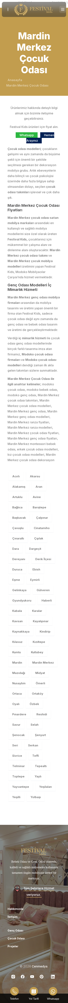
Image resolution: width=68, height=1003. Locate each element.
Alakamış (18, 486)
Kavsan (17, 621)
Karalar (37, 611)
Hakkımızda (15, 908)
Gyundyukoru (21, 600)
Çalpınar (42, 517)
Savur (16, 724)
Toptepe (18, 776)
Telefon (14, 998)
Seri (15, 745)
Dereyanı (18, 559)
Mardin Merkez (43, 662)
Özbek (34, 704)
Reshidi (41, 714)
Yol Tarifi (34, 998)
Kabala (17, 611)
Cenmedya (39, 966)
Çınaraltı (18, 538)
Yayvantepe (20, 787)
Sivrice (17, 755)
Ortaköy (37, 693)
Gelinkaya (19, 590)
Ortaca (17, 693)
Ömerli (40, 683)
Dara (15, 549)
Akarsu (35, 476)
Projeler (13, 946)
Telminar (18, 766)
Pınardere (19, 714)
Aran (39, 486)
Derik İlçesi (43, 559)
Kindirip (45, 631)
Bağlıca (17, 507)
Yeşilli (16, 797)
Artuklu (17, 497)
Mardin (17, 662)
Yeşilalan (45, 787)
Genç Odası (15, 930)
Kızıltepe (39, 642)
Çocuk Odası (16, 938)
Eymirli (35, 580)
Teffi (35, 755)
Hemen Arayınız (40, 137)
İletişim (13, 916)
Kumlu (16, 652)
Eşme (16, 580)
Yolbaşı (36, 797)
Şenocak (18, 735)
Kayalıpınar (41, 621)
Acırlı (16, 476)
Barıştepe (39, 507)
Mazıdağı (18, 673)
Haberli (47, 600)
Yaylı (38, 776)
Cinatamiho (42, 528)
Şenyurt (40, 735)
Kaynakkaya (20, 631)
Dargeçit (35, 549)
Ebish (36, 569)
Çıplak (38, 538)
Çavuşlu (18, 528)
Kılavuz (17, 642)
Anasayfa (15, 80)
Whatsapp (26, 135)
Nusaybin (19, 683)
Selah (35, 724)
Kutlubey (37, 652)
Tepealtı (41, 766)
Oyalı (15, 704)
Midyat (40, 673)
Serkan (33, 745)
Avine (37, 497)
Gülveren (43, 590)
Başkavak (19, 517)
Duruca (17, 569)
